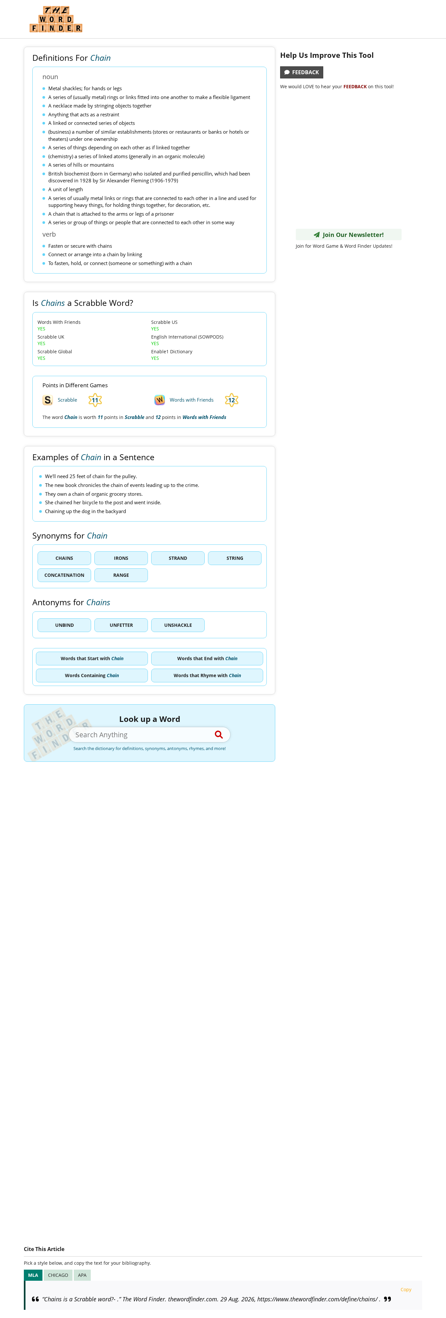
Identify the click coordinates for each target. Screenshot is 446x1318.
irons (121, 558)
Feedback (304, 72)
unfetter (121, 625)
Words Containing (92, 675)
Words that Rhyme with (207, 675)
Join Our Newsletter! (352, 235)
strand (178, 558)
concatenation (64, 575)
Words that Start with (92, 658)
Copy (406, 1289)
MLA (33, 1275)
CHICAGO (58, 1275)
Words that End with (207, 658)
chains (64, 558)
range (121, 575)
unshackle (178, 625)
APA (82, 1275)
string (235, 558)
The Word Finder (56, 19)
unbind (64, 625)
